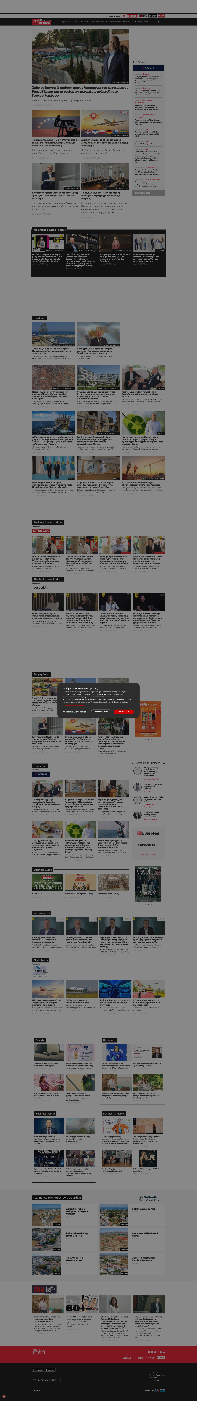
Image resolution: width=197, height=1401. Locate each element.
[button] (98, 706)
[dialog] (98, 700)
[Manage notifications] (4, 1396)
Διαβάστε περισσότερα (120, 702)
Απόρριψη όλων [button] (101, 712)
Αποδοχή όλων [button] (123, 712)
